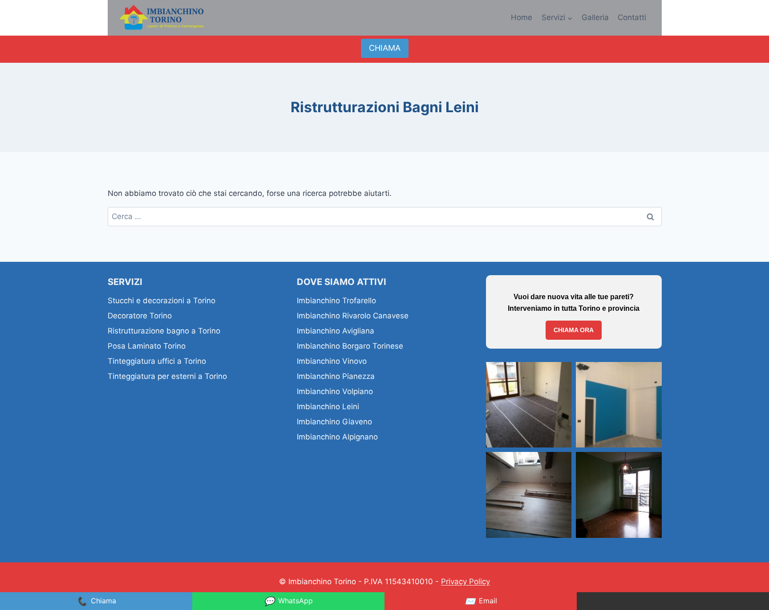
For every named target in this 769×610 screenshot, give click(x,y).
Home (521, 17)
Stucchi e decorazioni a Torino (161, 300)
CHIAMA (385, 48)
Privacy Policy (465, 581)
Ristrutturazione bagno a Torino (164, 330)
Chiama (96, 601)
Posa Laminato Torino (147, 346)
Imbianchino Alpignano (337, 436)
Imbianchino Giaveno (334, 421)
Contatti (632, 17)
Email (481, 601)
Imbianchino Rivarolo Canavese (353, 315)
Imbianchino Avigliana (335, 330)
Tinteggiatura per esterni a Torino (167, 376)
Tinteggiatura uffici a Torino (157, 361)
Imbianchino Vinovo (332, 361)
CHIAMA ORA (574, 329)
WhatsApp (288, 601)
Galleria (595, 17)
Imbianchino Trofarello (336, 300)
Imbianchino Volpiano (335, 391)
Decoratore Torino (140, 315)
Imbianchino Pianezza (336, 376)
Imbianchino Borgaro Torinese (350, 346)
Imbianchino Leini (328, 406)
